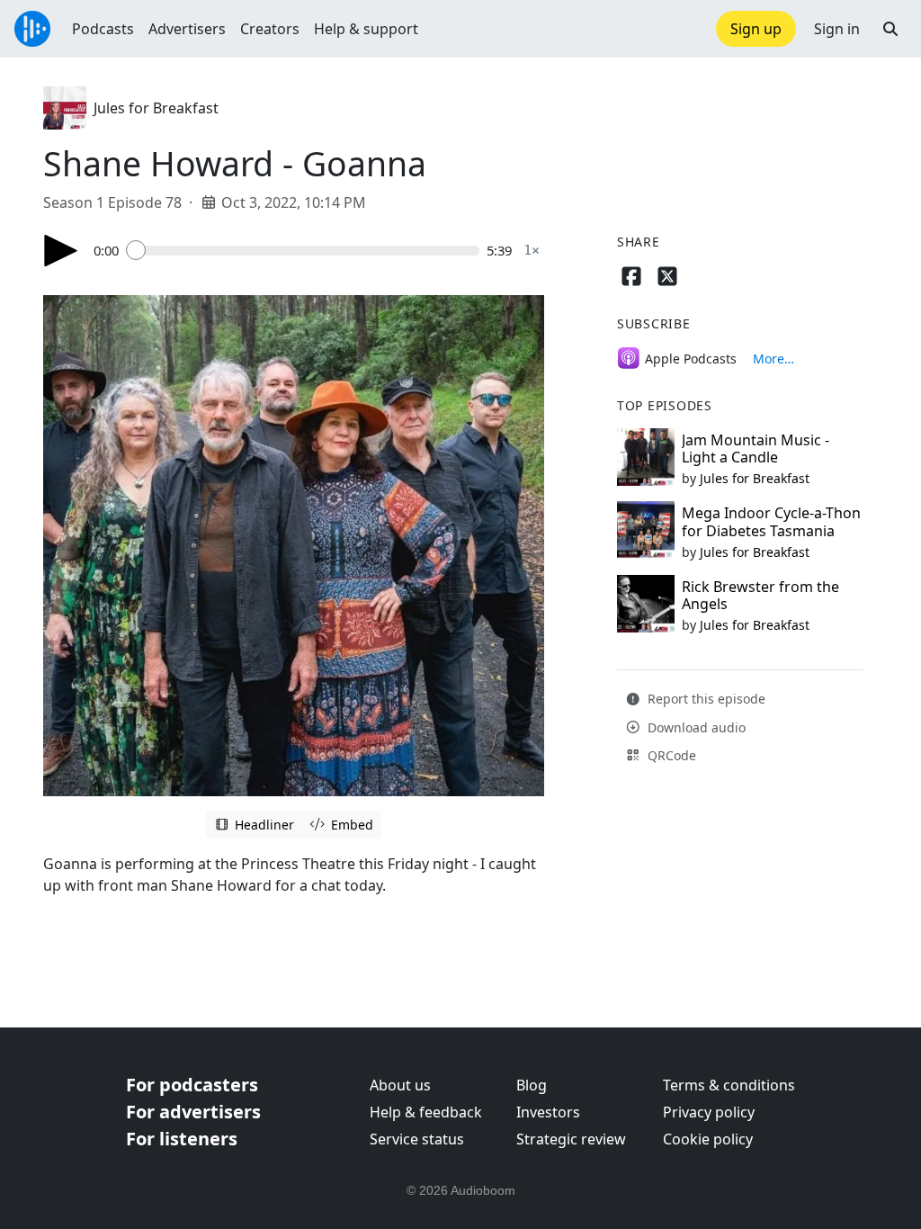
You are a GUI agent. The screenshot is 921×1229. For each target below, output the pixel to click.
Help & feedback (426, 1112)
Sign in (837, 29)
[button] (890, 29)
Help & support (366, 29)
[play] (61, 250)
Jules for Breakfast (156, 108)
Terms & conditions (729, 1085)
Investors (548, 1112)
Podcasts (103, 29)
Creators (270, 29)
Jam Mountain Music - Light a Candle (755, 448)
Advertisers (187, 29)
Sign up (756, 29)
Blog (531, 1085)
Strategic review (571, 1139)
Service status (417, 1139)
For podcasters (192, 1084)
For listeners (181, 1138)
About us (400, 1085)
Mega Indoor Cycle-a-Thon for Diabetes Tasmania (771, 521)
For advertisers (193, 1111)
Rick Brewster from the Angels (760, 595)
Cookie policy (708, 1139)
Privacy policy (709, 1112)
